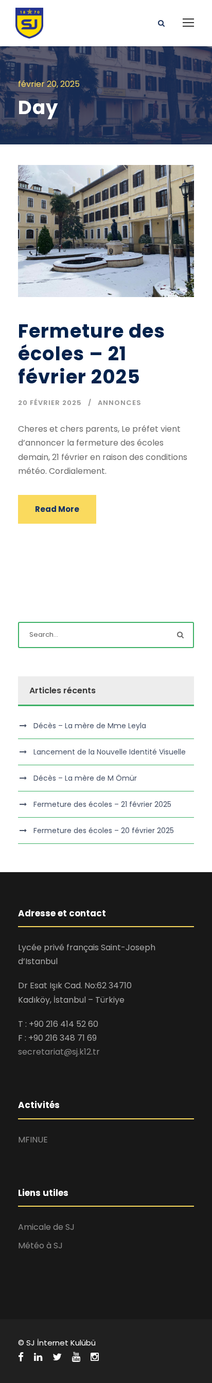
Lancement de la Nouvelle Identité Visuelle (109, 752)
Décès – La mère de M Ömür (85, 778)
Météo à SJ (40, 1245)
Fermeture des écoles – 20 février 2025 (103, 830)
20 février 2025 (50, 403)
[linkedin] (38, 1357)
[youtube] (76, 1357)
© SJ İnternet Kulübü (57, 1342)
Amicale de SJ (46, 1227)
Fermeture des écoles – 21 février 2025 (91, 354)
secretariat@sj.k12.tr (59, 1052)
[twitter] (57, 1357)
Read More (57, 509)
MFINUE (33, 1140)
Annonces (120, 403)
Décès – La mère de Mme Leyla (89, 726)
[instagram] (95, 1357)
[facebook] (21, 1357)
